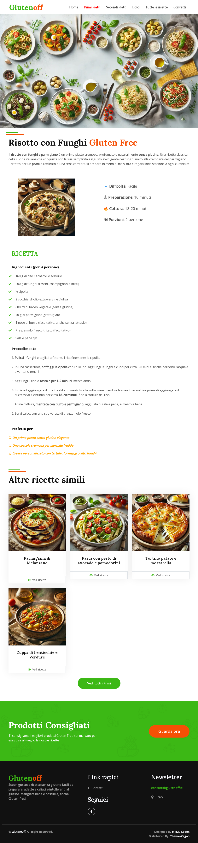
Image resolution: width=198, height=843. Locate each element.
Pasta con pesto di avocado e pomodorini (99, 560)
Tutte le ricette (156, 7)
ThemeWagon (179, 836)
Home (73, 7)
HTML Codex (180, 832)
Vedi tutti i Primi (99, 683)
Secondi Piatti (116, 7)
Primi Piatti (92, 7)
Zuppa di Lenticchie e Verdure (37, 654)
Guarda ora (169, 731)
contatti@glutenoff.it (167, 788)
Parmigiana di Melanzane (37, 560)
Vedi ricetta (39, 580)
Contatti (179, 7)
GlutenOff (18, 832)
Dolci (136, 7)
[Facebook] (91, 811)
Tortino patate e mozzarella (160, 560)
